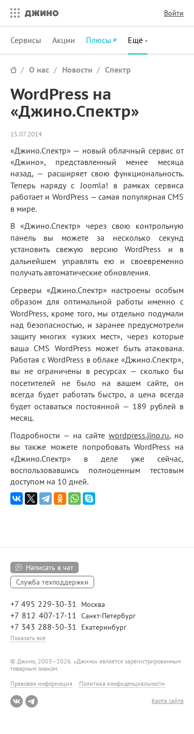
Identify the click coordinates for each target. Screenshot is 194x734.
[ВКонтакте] (16, 498)
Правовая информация (41, 683)
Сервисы (25, 40)
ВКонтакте (16, 701)
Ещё (136, 40)
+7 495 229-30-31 (43, 604)
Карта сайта (168, 700)
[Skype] (89, 498)
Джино (41, 13)
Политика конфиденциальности (122, 683)
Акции (63, 40)
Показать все (28, 638)
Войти (174, 13)
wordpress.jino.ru (139, 435)
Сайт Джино (13, 70)
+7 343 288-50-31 (43, 626)
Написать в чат (49, 567)
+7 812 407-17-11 (43, 615)
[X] (31, 498)
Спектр (118, 69)
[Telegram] (45, 498)
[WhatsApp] (74, 498)
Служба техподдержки (52, 582)
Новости (77, 69)
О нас (39, 69)
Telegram (31, 701)
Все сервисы (12, 13)
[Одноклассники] (60, 498)
